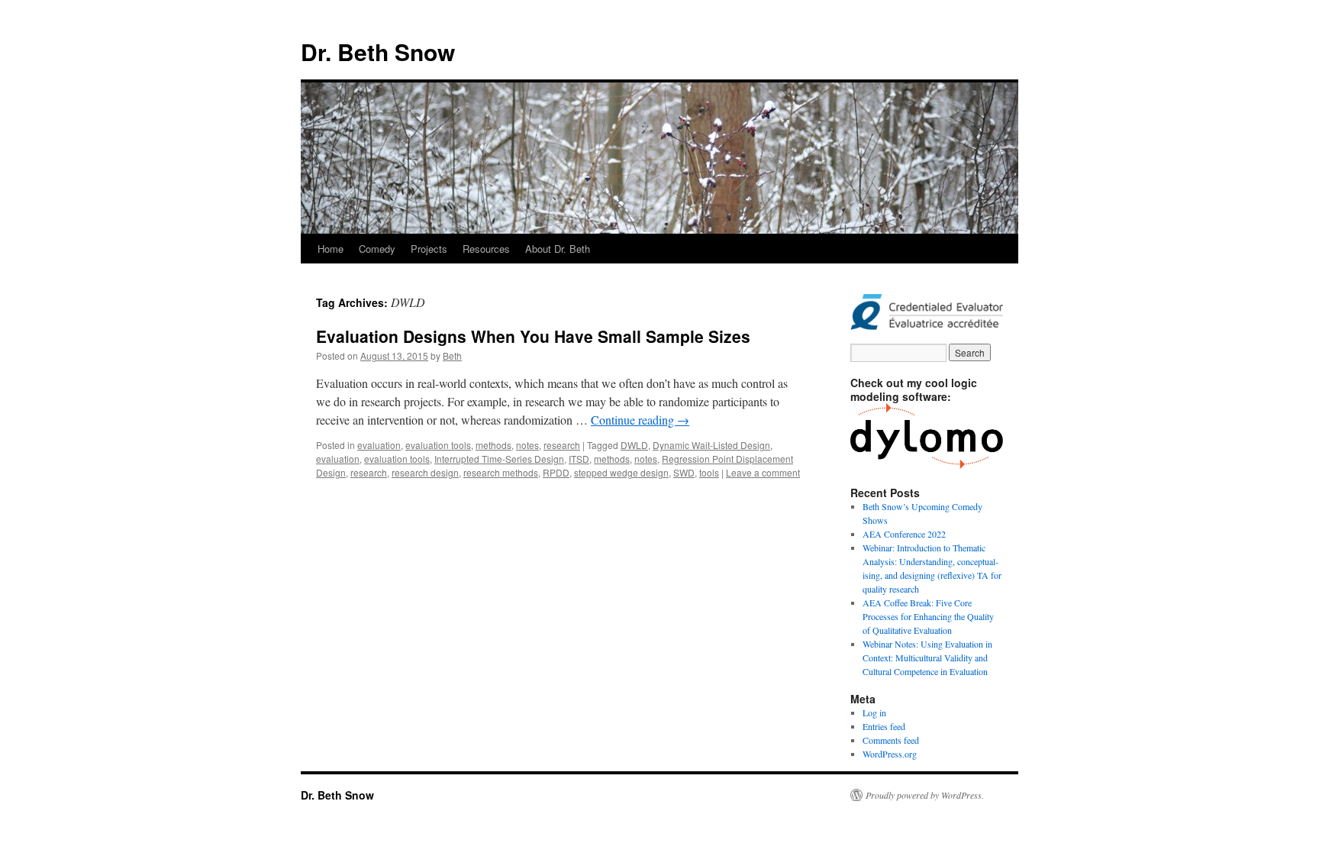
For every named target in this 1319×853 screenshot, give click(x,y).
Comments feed (891, 740)
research (561, 444)
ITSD (579, 458)
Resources (486, 248)
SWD (684, 472)
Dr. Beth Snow (378, 51)
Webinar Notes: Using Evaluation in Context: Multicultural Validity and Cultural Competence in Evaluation (927, 657)
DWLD (634, 444)
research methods (500, 472)
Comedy (377, 248)
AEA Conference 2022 (904, 534)
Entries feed (884, 726)
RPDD (556, 472)
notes (527, 444)
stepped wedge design (621, 472)
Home (330, 248)
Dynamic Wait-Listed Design (711, 444)
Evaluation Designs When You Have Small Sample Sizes (533, 336)
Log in (874, 712)
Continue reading (640, 420)
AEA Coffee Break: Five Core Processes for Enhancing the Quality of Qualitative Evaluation (928, 616)
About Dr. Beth (557, 248)
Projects (429, 248)
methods (493, 444)
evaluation (379, 444)
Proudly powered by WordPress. (925, 795)
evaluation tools (438, 444)
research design (425, 472)
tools (709, 472)
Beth (452, 355)
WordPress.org (890, 754)
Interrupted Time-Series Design (499, 458)
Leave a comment (763, 472)
